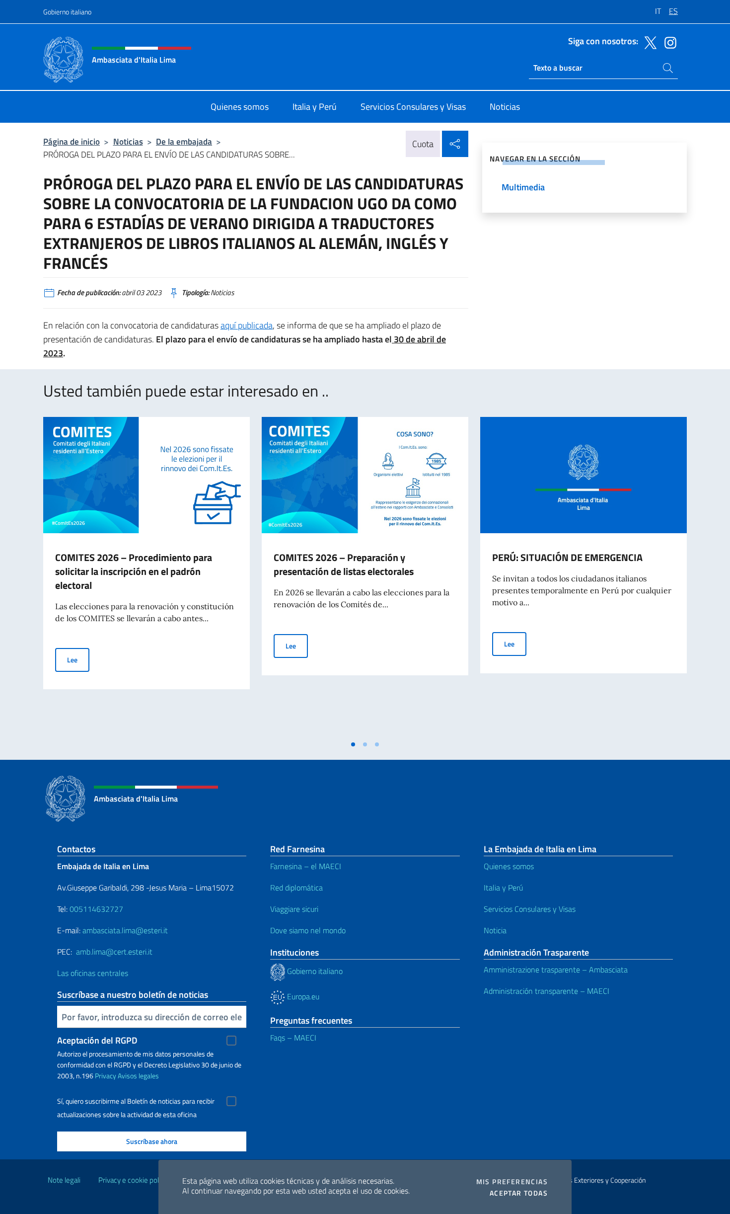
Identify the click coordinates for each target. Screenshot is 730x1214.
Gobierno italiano (67, 11)
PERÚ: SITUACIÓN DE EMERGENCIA (567, 557)
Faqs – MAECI (293, 1038)
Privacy (105, 1075)
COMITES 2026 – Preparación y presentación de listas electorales (344, 564)
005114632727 (96, 909)
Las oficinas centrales (92, 973)
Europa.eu (302, 996)
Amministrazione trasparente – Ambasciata (556, 969)
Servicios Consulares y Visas (530, 909)
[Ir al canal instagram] (668, 42)
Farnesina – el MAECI (305, 866)
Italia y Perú (503, 887)
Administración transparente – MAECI (546, 991)
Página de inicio (71, 141)
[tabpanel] (146, 576)
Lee (78, 659)
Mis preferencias (512, 1181)
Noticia (495, 930)
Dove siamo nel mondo (308, 930)
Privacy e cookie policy (132, 1180)
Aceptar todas (519, 1193)
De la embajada (184, 141)
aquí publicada (246, 325)
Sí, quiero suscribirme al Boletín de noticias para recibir (136, 1101)
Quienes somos (509, 866)
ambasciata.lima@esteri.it (125, 930)
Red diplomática (296, 887)
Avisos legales (138, 1075)
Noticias (128, 141)
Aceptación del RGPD (97, 1040)
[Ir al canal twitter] (648, 42)
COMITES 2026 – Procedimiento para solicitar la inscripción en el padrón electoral (133, 571)
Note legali (64, 1180)
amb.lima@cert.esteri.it (114, 952)
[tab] (353, 744)
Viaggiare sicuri (294, 909)
